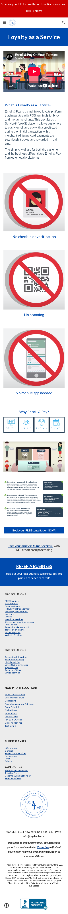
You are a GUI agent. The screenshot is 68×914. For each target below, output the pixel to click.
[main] (34, 37)
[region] (34, 8)
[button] (4, 22)
